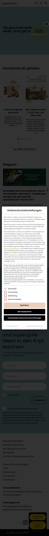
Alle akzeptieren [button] (24, 311)
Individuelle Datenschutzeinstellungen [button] (24, 318)
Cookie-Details (11, 326)
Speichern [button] (24, 305)
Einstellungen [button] (13, 255)
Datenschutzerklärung (12, 248)
